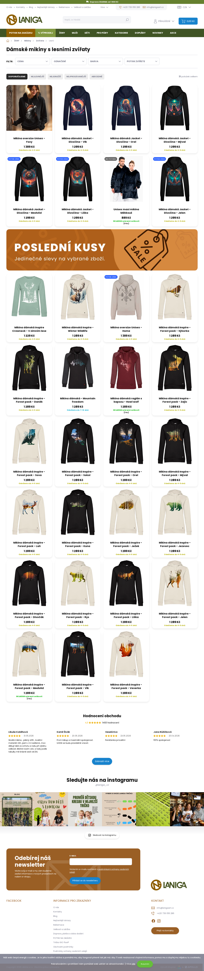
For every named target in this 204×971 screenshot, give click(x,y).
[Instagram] (159, 920)
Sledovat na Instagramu (104, 835)
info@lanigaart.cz (165, 908)
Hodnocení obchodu (102, 715)
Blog (31, 7)
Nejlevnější (37, 76)
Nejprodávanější (76, 76)
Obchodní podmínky (63, 946)
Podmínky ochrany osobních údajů (70, 951)
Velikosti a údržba (82, 7)
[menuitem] (21, 33)
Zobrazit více (102, 761)
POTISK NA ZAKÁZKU (62, 938)
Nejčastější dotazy (46, 7)
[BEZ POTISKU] (126, 181)
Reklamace (64, 7)
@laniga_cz (102, 784)
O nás (9, 7)
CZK (185, 7)
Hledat (127, 19)
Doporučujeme (16, 76)
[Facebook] (153, 920)
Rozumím (145, 964)
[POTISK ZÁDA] (29, 181)
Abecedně (97, 76)
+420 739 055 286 (165, 913)
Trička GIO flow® (61, 942)
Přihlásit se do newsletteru (85, 880)
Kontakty (20, 7)
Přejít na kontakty (165, 930)
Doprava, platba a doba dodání (68, 933)
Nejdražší (55, 76)
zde (133, 964)
